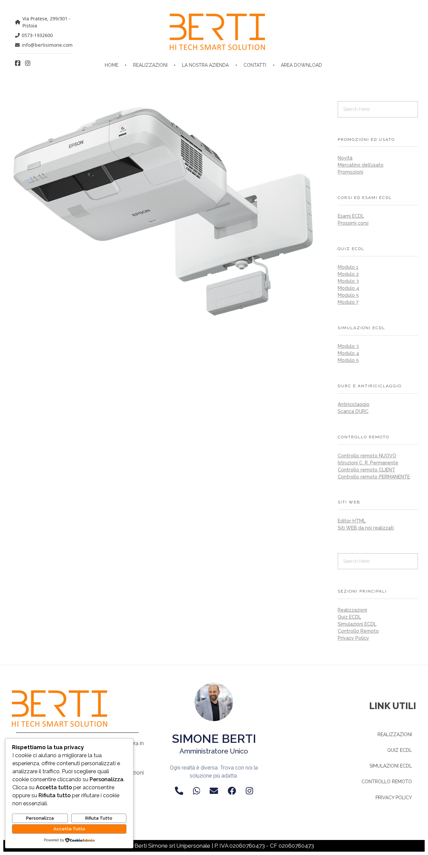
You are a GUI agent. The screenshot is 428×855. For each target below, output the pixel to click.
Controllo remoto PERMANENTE (374, 476)
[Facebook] (232, 791)
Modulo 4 (348, 288)
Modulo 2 (348, 274)
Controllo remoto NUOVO (367, 455)
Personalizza (40, 818)
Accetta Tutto (69, 828)
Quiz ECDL (349, 617)
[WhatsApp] (196, 791)
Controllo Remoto (358, 631)
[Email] (214, 791)
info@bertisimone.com (47, 45)
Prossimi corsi (353, 223)
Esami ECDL (351, 216)
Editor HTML (352, 520)
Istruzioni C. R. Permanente (368, 462)
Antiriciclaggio (353, 404)
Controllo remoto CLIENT (366, 469)
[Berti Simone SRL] (217, 31)
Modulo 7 (348, 302)
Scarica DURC (353, 411)
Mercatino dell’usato (361, 165)
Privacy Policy (353, 638)
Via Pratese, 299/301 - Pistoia (46, 22)
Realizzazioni (352, 610)
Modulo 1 (348, 267)
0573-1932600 (37, 35)
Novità (345, 158)
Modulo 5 (348, 295)
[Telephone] (179, 791)
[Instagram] (249, 791)
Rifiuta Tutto (98, 818)
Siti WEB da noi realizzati (366, 527)
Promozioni (350, 172)
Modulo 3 (348, 281)
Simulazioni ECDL (357, 624)
